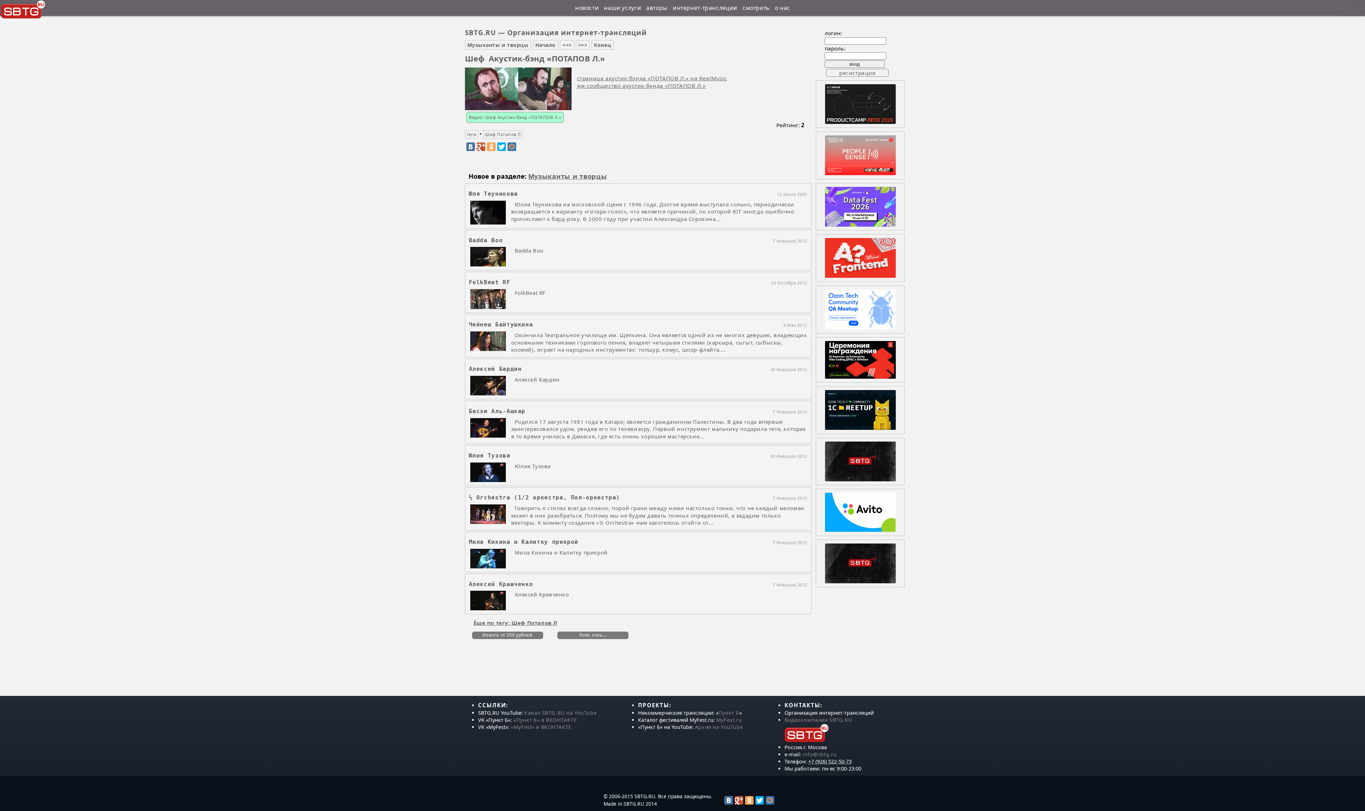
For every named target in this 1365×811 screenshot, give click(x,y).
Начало (545, 45)
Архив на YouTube (719, 727)
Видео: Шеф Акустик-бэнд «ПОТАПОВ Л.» (515, 117)
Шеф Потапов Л (503, 134)
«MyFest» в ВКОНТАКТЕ (541, 727)
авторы (657, 8)
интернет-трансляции (705, 8)
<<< (567, 45)
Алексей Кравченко (501, 584)
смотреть (756, 8)
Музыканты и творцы (498, 45)
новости (587, 8)
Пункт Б (728, 712)
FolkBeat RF (489, 282)
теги (472, 134)
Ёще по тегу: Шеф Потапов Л (515, 622)
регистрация (857, 72)
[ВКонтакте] (470, 146)
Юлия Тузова (489, 455)
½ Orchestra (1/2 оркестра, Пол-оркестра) (544, 497)
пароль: (835, 48)
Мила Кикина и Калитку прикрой (524, 542)
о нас (782, 8)
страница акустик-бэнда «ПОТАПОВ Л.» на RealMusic (652, 78)
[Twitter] (501, 146)
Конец (602, 45)
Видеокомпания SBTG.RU (818, 720)
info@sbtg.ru (820, 754)
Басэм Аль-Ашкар (497, 411)
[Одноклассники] (491, 146)
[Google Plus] (481, 146)
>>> (583, 45)
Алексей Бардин (495, 369)
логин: (833, 33)
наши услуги (622, 8)
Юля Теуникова (493, 193)
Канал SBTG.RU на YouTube (560, 712)
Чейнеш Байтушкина (501, 324)
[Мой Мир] (512, 146)
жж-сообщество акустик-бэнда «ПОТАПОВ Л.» (641, 85)
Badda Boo (486, 240)
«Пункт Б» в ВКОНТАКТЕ (545, 720)
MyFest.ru (729, 720)
